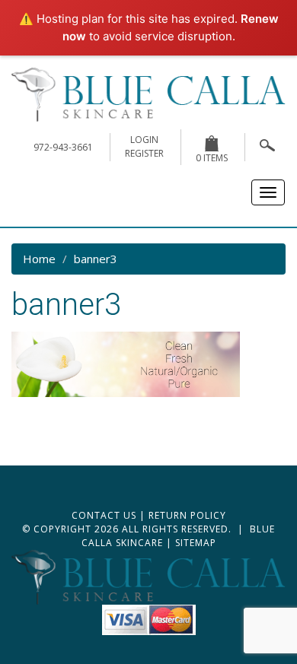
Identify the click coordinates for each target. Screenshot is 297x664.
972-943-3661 (63, 147)
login (144, 139)
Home (39, 258)
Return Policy (187, 515)
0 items (212, 157)
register (144, 153)
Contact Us (104, 515)
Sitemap (195, 542)
